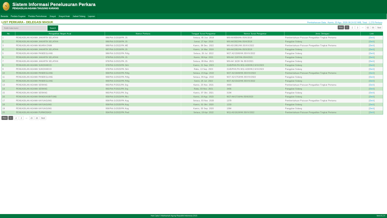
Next (379, 27)
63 (368, 27)
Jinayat (52, 16)
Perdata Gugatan (18, 16)
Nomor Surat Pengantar (255, 34)
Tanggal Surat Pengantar (203, 34)
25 (32, 118)
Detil (372, 37)
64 (373, 27)
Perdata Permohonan (37, 16)
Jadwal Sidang (79, 16)
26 (37, 118)
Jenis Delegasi (322, 34)
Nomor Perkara (143, 34)
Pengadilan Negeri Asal (60, 34)
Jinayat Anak (64, 16)
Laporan (91, 16)
